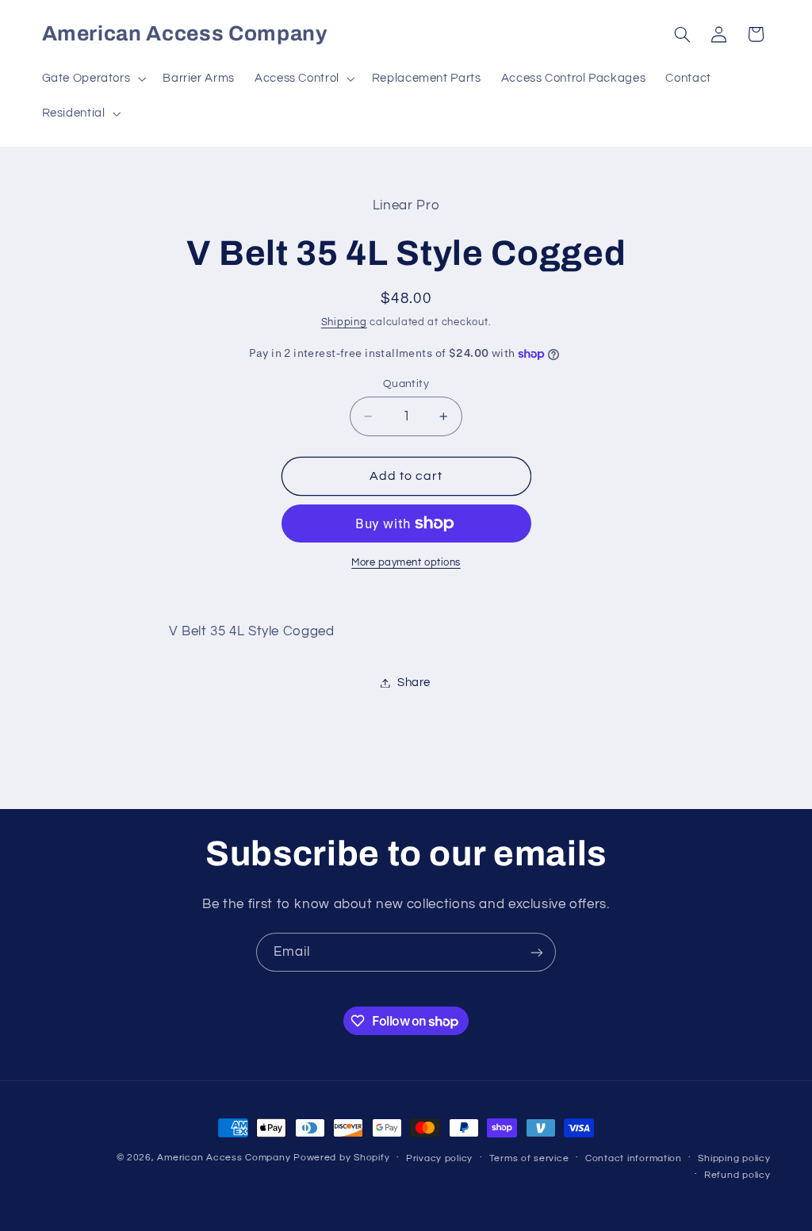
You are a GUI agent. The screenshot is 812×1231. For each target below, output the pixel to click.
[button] (92, 78)
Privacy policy (439, 1158)
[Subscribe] (537, 952)
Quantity (406, 383)
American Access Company (223, 1157)
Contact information (633, 1158)
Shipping (344, 322)
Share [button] (414, 682)
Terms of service (529, 1158)
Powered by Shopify (341, 1157)
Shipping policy (734, 1158)
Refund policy (737, 1175)
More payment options (406, 563)
